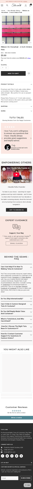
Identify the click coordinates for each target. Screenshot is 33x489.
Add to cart (13, 73)
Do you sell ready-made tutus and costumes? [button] (13, 312)
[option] (16, 30)
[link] (29, 73)
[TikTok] (16, 456)
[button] (2, 138)
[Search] (7, 5)
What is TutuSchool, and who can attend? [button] (12, 320)
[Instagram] (7, 456)
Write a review (16, 418)
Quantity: (4, 65)
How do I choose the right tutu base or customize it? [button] (14, 327)
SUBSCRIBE (26, 478)
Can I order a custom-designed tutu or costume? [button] (13, 305)
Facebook (4, 288)
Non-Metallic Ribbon (14, 10)
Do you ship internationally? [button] (12, 299)
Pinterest (24, 286)
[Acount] (26, 5)
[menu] (2, 5)
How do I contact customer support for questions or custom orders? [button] (12, 336)
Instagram (13, 288)
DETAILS (25, 1)
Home (3, 10)
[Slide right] (30, 236)
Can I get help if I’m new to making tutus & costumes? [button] (12, 268)
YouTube (18, 286)
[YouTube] (21, 456)
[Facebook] (2, 456)
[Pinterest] (12, 456)
